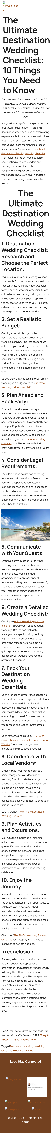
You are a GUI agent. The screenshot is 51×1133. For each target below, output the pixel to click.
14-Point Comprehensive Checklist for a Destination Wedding (25, 740)
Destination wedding (21, 1046)
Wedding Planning (23, 1050)
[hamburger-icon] (37, 7)
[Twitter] (28, 1070)
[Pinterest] (34, 1070)
